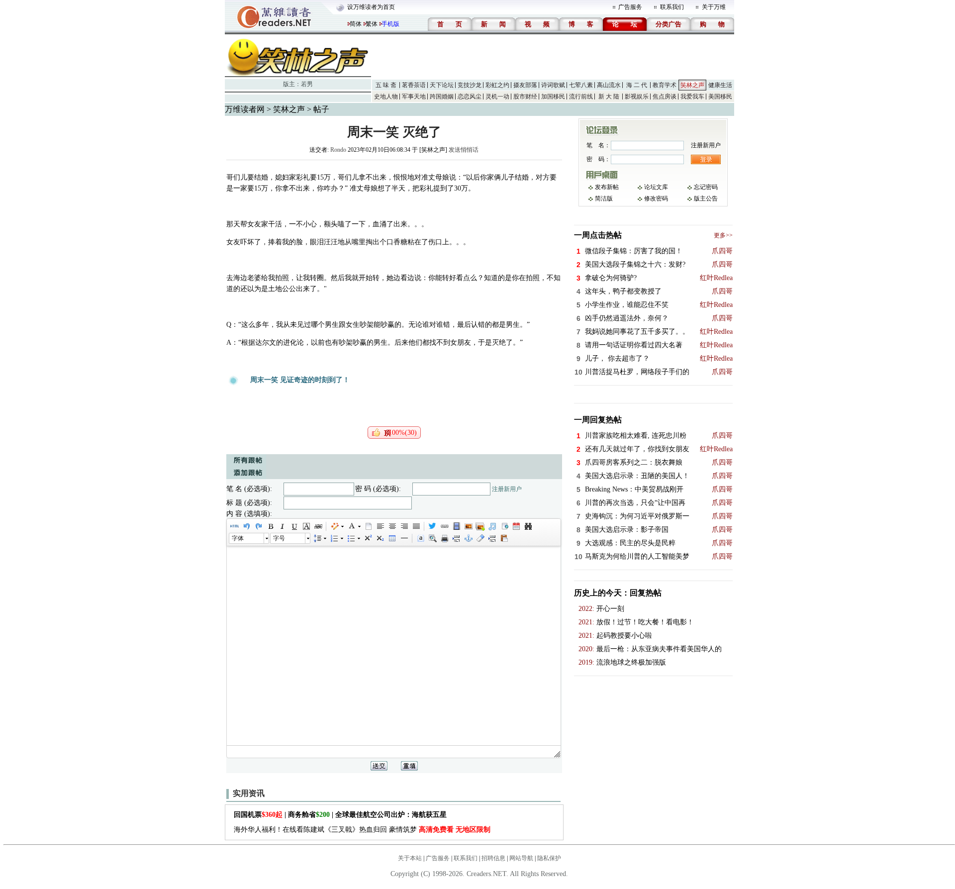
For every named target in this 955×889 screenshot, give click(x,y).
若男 (307, 84)
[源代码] (234, 526)
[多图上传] (480, 526)
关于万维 (714, 6)
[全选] (420, 538)
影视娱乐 (637, 96)
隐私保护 (549, 858)
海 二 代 (636, 85)
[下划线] (294, 526)
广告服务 (630, 6)
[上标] (368, 538)
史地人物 (386, 96)
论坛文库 (656, 187)
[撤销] (246, 526)
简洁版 (604, 198)
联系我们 (672, 6)
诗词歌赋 (553, 85)
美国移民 (720, 96)
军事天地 (414, 96)
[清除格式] (480, 538)
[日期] (516, 526)
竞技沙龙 (469, 85)
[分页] (456, 538)
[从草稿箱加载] (504, 538)
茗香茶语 (414, 85)
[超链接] (444, 526)
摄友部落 (525, 85)
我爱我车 (692, 96)
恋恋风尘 (469, 96)
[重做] (258, 526)
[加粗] (270, 526)
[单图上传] (468, 526)
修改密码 (656, 198)
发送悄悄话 (463, 149)
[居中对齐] (392, 526)
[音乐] (492, 526)
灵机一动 (497, 96)
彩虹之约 (497, 85)
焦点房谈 (664, 96)
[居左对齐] (380, 526)
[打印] (444, 538)
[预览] (432, 538)
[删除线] (318, 526)
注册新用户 (507, 489)
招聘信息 (493, 858)
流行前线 (581, 96)
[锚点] (468, 538)
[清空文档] (368, 526)
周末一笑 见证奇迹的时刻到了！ (300, 380)
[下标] (379, 538)
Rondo (338, 149)
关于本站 (410, 858)
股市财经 (525, 96)
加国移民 (553, 96)
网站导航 (521, 858)
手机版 (390, 23)
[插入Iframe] (504, 526)
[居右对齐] (404, 526)
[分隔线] (404, 538)
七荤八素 (581, 85)
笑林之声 (692, 85)
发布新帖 (607, 187)
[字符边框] (306, 526)
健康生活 (720, 85)
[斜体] (282, 526)
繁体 (372, 23)
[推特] (432, 526)
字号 (279, 538)
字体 (238, 538)
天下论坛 (442, 85)
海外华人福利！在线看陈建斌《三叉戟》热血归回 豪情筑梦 (362, 829)
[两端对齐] (416, 526)
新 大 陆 (608, 96)
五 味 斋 (386, 85)
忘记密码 (706, 187)
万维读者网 (245, 109)
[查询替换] (528, 526)
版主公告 (706, 198)
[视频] (456, 526)
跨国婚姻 (442, 96)
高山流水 (609, 85)
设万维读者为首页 (371, 6)
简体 (356, 23)
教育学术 (664, 85)
